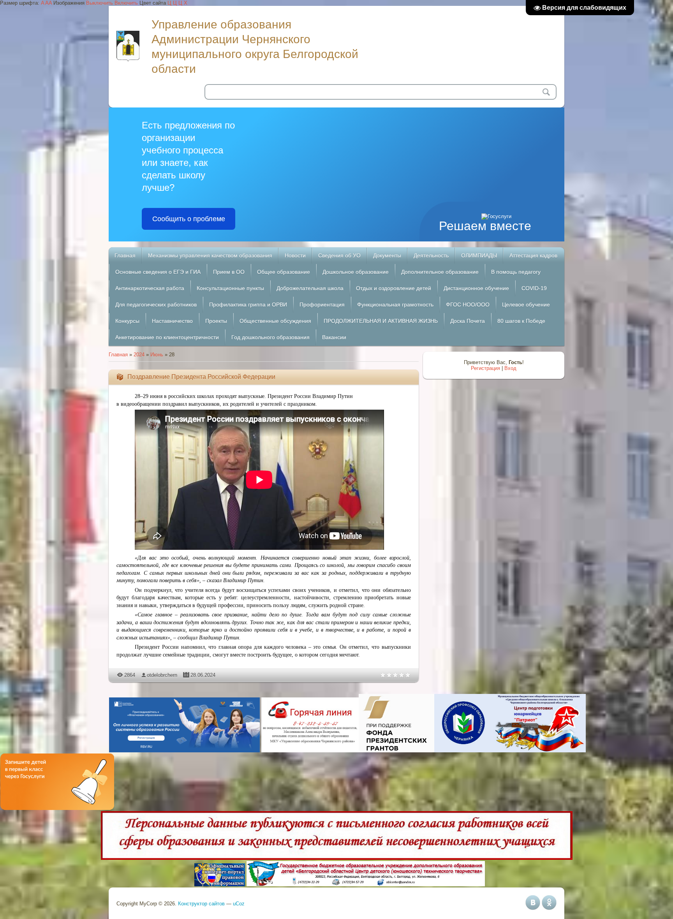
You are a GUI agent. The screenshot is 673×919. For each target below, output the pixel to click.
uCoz (239, 904)
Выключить (99, 3)
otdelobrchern (162, 675)
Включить (126, 3)
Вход (510, 368)
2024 (139, 354)
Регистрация (485, 368)
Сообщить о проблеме (188, 219)
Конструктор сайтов (201, 904)
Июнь (156, 354)
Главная (118, 354)
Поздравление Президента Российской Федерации (201, 376)
